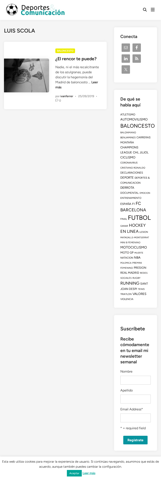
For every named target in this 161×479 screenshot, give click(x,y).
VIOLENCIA (126, 299)
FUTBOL (139, 217)
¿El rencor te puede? (76, 58)
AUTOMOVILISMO (134, 119)
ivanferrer (66, 96)
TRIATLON (126, 294)
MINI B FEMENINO (130, 242)
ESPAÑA (125, 203)
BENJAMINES (128, 137)
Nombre (126, 371)
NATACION (126, 257)
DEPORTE (127, 177)
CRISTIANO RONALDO (132, 167)
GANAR (124, 226)
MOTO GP (127, 252)
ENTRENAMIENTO (130, 197)
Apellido (126, 390)
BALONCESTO (65, 50)
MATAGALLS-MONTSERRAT (134, 237)
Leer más (89, 473)
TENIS (141, 289)
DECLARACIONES (131, 172)
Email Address (131, 409)
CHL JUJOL (140, 152)
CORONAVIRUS (129, 162)
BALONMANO (128, 132)
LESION (143, 231)
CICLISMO (127, 157)
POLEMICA (125, 263)
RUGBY (136, 277)
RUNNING (129, 283)
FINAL (123, 218)
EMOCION (145, 193)
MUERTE (138, 252)
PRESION (140, 268)
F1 (133, 203)
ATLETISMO (127, 114)
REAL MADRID (129, 273)
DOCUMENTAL (129, 192)
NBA (137, 257)
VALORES (139, 294)
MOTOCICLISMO (133, 247)
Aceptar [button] (74, 473)
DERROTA (127, 188)
